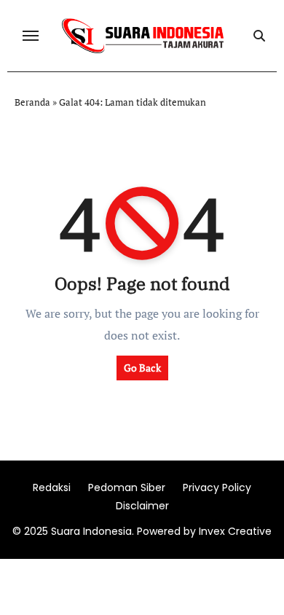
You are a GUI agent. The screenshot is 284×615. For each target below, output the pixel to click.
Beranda (32, 102)
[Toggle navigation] (30, 35)
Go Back (142, 368)
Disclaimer (142, 505)
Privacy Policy (217, 487)
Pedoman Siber (126, 487)
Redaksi (52, 487)
